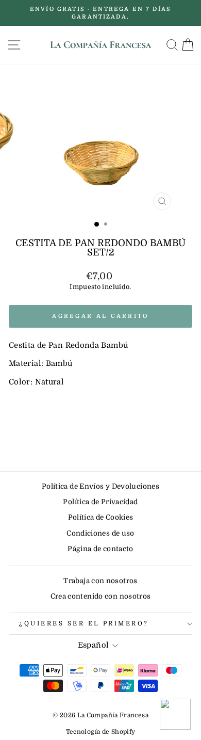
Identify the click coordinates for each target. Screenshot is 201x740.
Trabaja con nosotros (100, 581)
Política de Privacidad (100, 502)
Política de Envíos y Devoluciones (100, 486)
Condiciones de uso (100, 533)
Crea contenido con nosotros (101, 596)
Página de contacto (100, 549)
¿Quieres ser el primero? (84, 623)
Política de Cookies (100, 517)
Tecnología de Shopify (101, 731)
